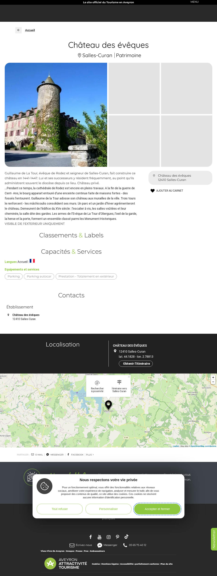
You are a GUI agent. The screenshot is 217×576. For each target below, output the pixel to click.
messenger (57, 454)
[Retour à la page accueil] (18, 30)
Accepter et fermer (157, 509)
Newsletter (214, 539)
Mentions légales (110, 564)
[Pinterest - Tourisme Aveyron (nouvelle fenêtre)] (117, 536)
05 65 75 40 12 (137, 545)
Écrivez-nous (84, 545)
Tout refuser (60, 509)
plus (89, 454)
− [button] (213, 382)
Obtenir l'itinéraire (136, 363)
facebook (77, 454)
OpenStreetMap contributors (203, 446)
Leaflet (176, 446)
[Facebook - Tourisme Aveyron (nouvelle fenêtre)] (90, 536)
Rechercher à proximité (97, 390)
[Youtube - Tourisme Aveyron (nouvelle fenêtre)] (99, 536)
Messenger (110, 545)
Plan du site (167, 564)
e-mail (39, 454)
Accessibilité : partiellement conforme (139, 564)
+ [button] (213, 377)
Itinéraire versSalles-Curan (119, 390)
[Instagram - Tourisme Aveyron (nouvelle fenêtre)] (108, 536)
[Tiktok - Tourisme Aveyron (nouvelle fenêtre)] (126, 536)
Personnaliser (108, 509)
